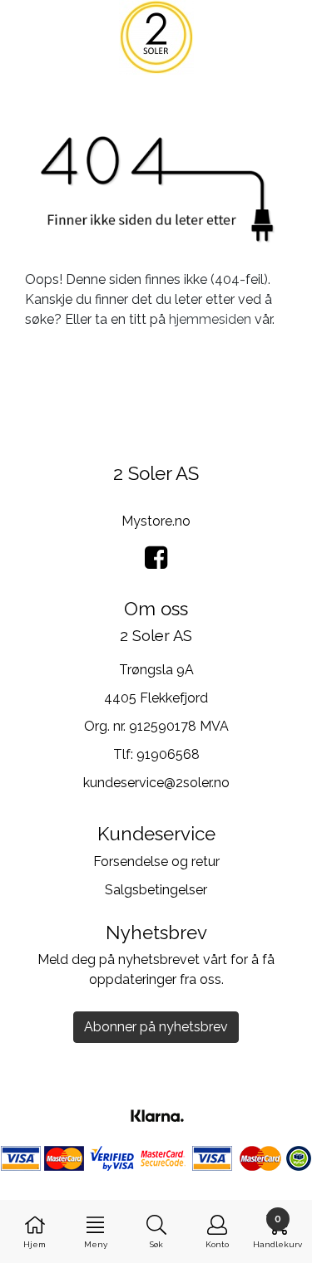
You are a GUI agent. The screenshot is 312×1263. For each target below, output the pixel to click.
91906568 (168, 754)
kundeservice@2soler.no (156, 783)
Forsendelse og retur (156, 861)
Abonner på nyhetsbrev (156, 1027)
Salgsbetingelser (156, 890)
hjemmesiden (210, 319)
